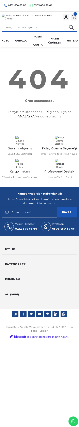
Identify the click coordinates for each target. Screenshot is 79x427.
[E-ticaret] (39, 336)
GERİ (45, 112)
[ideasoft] (18, 337)
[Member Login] (66, 17)
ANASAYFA (26, 116)
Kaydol (67, 211)
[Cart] (74, 17)
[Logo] (30, 17)
